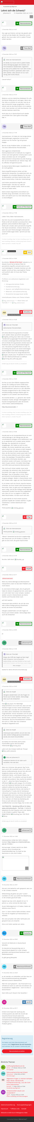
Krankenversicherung (12, 287)
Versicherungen (11, 1076)
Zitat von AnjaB (11, 692)
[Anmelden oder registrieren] (27, 2)
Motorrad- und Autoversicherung (16, 291)
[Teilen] (31, 16)
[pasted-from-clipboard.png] (15, 863)
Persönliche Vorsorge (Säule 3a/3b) (17, 294)
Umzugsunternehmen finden (15, 284)
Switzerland (10, 1074)
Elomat (8, 1068)
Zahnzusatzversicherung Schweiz (17, 1072)
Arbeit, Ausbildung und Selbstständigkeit (17, 1096)
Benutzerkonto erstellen (17, 1051)
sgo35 (8, 1095)
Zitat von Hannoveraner (13, 60)
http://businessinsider (9, 407)
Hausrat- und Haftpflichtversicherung (17, 289)
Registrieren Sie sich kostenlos (21, 1044)
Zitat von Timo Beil (12, 325)
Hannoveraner (8, 578)
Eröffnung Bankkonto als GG (15, 1066)
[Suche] (22, 2)
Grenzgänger (10, 1069)
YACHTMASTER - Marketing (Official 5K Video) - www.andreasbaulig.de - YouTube (16, 807)
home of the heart (16, 262)
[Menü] (31, 2)
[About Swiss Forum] (7, 2)
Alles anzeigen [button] (17, 665)
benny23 (9, 1086)
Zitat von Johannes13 (12, 757)
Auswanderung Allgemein (13, 1088)
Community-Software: (17, 1119)
